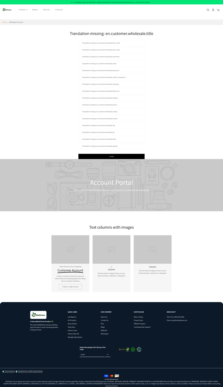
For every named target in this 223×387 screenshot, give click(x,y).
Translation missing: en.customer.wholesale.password (100, 70)
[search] (207, 9)
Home (4, 22)
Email (83, 354)
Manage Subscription (75, 337)
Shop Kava (71, 327)
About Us (46, 10)
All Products (72, 320)
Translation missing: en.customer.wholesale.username (101, 57)
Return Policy (138, 317)
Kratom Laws (72, 330)
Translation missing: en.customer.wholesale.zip (98, 132)
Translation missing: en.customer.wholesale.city (98, 125)
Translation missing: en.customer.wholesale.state (99, 139)
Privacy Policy (138, 320)
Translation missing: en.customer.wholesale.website (100, 98)
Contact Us (59, 10)
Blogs (103, 327)
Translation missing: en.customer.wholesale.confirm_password (103, 77)
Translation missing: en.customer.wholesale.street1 (99, 112)
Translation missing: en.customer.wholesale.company (100, 84)
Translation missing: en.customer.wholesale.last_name (101, 50)
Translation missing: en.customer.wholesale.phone (99, 105)
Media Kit (104, 330)
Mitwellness (114, 379)
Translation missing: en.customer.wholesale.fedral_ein (101, 91)
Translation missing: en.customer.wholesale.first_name (101, 43)
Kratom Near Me (73, 334)
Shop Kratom (72, 324)
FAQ (102, 324)
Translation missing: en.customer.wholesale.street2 (99, 119)
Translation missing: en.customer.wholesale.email (99, 64)
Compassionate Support (142, 327)
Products (22, 10)
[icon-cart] (218, 9)
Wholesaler (105, 334)
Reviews (35, 10)
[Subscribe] (107, 354)
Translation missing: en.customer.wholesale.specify (99, 146)
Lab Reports (72, 317)
